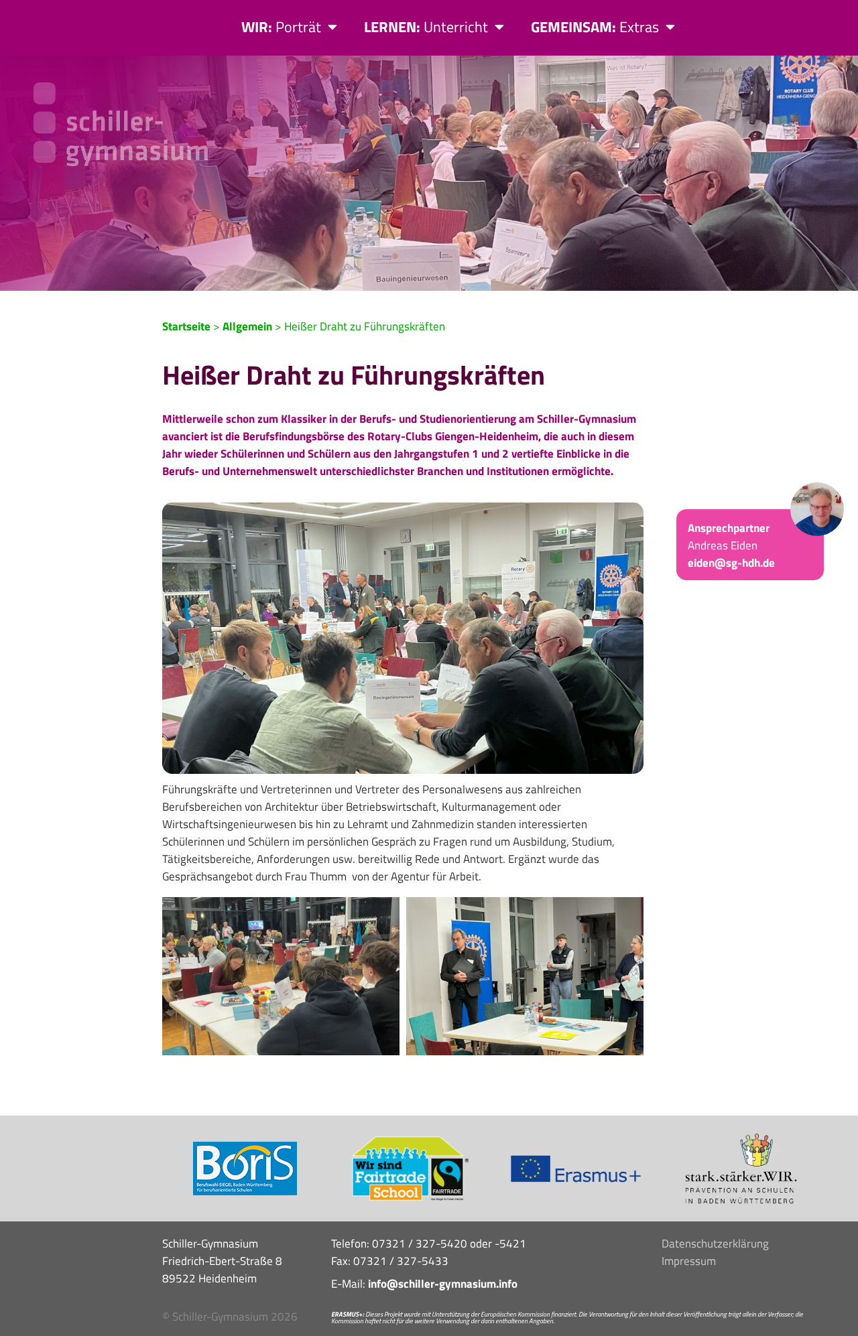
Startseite (186, 326)
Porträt (281, 26)
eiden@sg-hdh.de (731, 563)
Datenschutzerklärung (715, 1243)
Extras (595, 26)
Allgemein (247, 326)
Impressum (689, 1261)
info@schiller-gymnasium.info (442, 1283)
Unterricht (426, 26)
